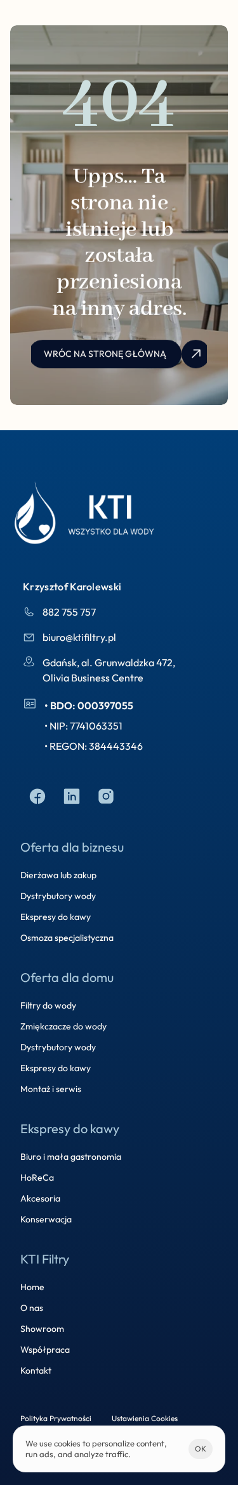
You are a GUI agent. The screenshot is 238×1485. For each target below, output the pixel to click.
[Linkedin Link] (71, 797)
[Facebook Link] (37, 797)
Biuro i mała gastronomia (70, 1156)
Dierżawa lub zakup (58, 875)
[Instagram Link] (106, 797)
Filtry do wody (48, 1005)
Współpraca (45, 1349)
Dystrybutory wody (58, 896)
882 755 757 (69, 612)
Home (32, 1287)
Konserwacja (46, 1219)
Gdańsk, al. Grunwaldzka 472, (110, 662)
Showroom (42, 1328)
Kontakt (35, 1370)
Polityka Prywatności (55, 1418)
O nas (31, 1308)
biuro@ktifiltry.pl (79, 637)
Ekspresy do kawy (55, 917)
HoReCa (37, 1177)
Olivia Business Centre (93, 677)
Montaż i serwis (50, 1089)
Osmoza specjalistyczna (67, 937)
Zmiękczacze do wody (63, 1026)
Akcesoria (40, 1198)
